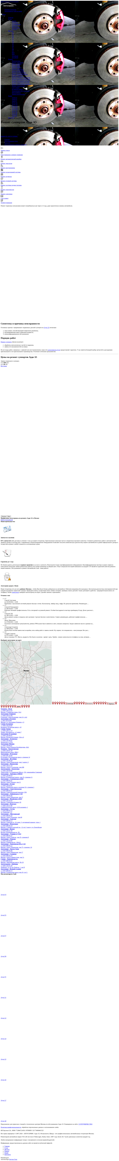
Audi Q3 (14, 97)
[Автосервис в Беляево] (58, 704)
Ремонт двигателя (17, 62)
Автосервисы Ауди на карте (10, 1)
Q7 (13, 36)
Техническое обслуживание (20, 91)
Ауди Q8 (3, 956)
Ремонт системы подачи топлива (11, 185)
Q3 (13, 32)
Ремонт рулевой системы (9, 181)
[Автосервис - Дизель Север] (18, 707)
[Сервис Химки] (62, 704)
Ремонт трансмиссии (18, 86)
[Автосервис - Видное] (8, 707)
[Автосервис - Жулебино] (82, 704)
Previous (3, 516)
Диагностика (16, 61)
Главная (10, 17)
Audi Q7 (14, 101)
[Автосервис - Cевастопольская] (101, 704)
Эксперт (14, 29)
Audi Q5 (14, 99)
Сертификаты (16, 24)
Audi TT (14, 116)
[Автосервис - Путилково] (79, 704)
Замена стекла (5, 150)
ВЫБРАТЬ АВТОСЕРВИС (9, 136)
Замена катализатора (18, 94)
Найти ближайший (7, 520)
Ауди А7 (14, 111)
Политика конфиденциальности (11, 1127)
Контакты (11, 117)
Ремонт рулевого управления (21, 77)
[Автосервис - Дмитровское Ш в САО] (15, 707)
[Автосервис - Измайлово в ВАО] (105, 704)
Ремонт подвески (17, 76)
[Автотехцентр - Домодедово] (89, 704)
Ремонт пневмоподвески (20, 74)
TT (13, 51)
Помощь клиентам (10, 9)
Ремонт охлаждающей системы (11, 172)
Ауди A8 (14, 112)
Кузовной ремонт (17, 89)
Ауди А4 (14, 106)
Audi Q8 (14, 114)
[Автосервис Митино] (75, 704)
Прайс (10, 96)
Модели (10, 31)
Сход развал (16, 87)
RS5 (13, 52)
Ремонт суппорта (6, 342)
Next (9, 516)
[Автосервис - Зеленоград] (69, 704)
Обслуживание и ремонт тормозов (15, 144)
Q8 (13, 37)
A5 (13, 44)
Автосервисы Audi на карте (13, 11)
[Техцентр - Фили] (53, 704)
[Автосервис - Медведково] (6, 707)
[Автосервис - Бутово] (99, 704)
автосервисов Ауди (54, 350)
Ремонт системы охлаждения (21, 79)
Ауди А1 (14, 102)
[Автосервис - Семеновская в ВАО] (97, 704)
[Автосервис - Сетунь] (116, 704)
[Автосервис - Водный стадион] (29, 707)
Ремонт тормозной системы (20, 82)
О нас (10, 19)
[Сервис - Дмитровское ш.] (25, 707)
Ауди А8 (3, 1121)
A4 (13, 42)
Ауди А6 (14, 109)
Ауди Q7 (3, 936)
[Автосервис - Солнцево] (22, 707)
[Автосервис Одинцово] (55, 704)
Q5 (13, 34)
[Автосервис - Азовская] (4, 707)
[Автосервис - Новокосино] (84, 704)
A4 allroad (15, 56)
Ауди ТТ (3, 977)
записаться (15, 592)
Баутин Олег (13, 1159)
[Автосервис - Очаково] (13, 707)
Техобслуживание (6, 202)
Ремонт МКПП (16, 67)
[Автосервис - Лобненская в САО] (103, 704)
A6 (13, 46)
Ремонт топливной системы (21, 81)
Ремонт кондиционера (19, 72)
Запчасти (15, 26)
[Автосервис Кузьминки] (64, 704)
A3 (13, 41)
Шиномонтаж (16, 92)
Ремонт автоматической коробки (11, 159)
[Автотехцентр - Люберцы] (27, 707)
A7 (13, 47)
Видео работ (16, 27)
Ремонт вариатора (17, 69)
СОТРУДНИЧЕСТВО (85, 1124)
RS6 (13, 54)
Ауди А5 (7, 143)
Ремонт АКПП (16, 64)
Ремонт (10, 59)
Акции (14, 21)
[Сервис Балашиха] (60, 704)
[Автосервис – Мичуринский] (2, 707)
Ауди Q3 (3, 894)
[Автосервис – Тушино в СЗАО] (11, 707)
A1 (13, 39)
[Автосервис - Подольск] (111, 704)
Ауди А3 (14, 104)
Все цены (4, 366)
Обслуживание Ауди (11, 141)
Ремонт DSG (16, 66)
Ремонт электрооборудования (21, 84)
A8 (13, 49)
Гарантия (15, 22)
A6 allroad (15, 57)
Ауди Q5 (3, 915)
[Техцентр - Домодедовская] (77, 704)
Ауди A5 (14, 107)
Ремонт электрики (6, 194)
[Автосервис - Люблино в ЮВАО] (94, 704)
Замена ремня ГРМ (18, 71)
